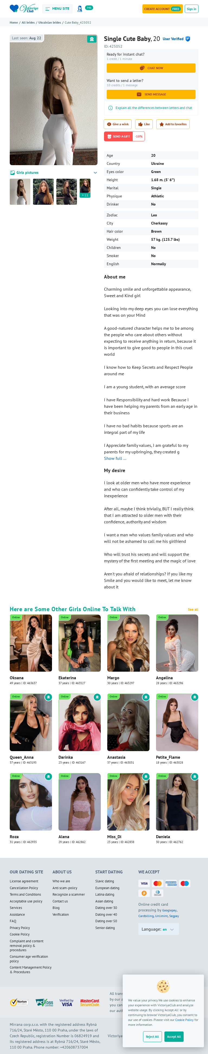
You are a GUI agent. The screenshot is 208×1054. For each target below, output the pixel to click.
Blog (56, 908)
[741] (80, 8)
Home (14, 22)
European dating (107, 888)
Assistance (17, 914)
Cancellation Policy (24, 888)
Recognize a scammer (69, 894)
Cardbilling (146, 916)
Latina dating (104, 894)
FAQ (13, 921)
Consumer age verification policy (29, 958)
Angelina (164, 677)
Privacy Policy (20, 928)
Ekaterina (67, 677)
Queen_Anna (22, 757)
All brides (28, 22)
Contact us (60, 901)
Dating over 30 (106, 908)
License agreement (24, 881)
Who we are (61, 881)
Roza (14, 836)
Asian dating (104, 901)
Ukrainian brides (49, 22)
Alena (63, 836)
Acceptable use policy (26, 901)
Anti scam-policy (65, 888)
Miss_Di (114, 836)
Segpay (174, 916)
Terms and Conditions (25, 894)
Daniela (163, 836)
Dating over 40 (106, 914)
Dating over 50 (106, 921)
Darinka (65, 757)
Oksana (17, 677)
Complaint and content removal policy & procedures (26, 945)
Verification (61, 914)
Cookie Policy (184, 1020)
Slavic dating (104, 881)
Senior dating (105, 928)
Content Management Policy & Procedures (30, 969)
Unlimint (161, 916)
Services (16, 908)
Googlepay (169, 910)
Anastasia (116, 757)
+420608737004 (74, 1047)
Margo (113, 677)
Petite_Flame (168, 757)
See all (193, 609)
